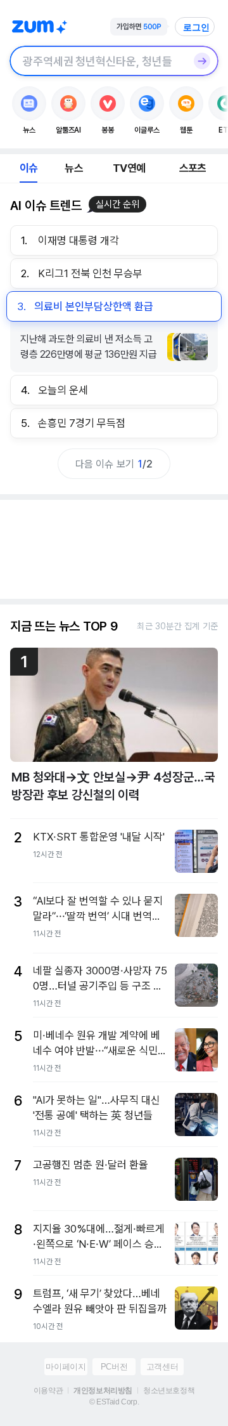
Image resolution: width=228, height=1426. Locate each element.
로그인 (196, 27)
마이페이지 (66, 1366)
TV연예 (129, 168)
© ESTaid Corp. (114, 1401)
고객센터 (162, 1366)
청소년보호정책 (168, 1390)
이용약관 (48, 1390)
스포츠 (192, 168)
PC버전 (114, 1366)
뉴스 (73, 168)
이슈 (28, 168)
